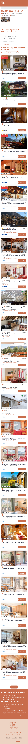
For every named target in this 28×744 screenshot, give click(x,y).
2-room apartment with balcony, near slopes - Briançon (14, 465)
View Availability (21, 78)
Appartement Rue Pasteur (9, 229)
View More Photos (5, 19)
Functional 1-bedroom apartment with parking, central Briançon (12, 621)
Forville (7, 284)
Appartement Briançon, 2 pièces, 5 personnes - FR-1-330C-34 (14, 282)
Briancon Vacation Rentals (9, 695)
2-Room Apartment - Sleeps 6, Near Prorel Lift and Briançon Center (14, 569)
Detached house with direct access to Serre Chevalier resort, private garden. (13, 412)
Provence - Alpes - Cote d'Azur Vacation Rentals (14, 697)
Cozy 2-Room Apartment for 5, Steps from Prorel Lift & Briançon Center (13, 595)
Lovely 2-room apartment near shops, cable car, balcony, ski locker (13, 360)
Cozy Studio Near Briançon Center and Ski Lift (14, 646)
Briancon (15, 75)
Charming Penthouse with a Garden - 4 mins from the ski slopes (13, 334)
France (13, 8)
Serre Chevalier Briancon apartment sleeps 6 (13, 73)
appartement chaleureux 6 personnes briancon (12, 178)
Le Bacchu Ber (6, 125)
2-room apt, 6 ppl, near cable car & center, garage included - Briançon (13, 517)
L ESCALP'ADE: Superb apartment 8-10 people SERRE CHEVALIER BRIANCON (14, 256)
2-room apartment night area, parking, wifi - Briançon (13, 543)
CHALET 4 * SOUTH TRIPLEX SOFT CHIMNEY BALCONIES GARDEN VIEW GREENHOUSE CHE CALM (14, 712)
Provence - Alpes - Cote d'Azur (7, 75)
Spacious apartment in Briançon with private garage (13, 673)
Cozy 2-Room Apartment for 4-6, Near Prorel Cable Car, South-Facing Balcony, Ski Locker (13, 386)
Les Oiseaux (5, 99)
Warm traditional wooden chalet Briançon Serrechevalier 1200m (13, 204)
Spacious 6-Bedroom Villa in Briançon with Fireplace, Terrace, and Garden (13, 491)
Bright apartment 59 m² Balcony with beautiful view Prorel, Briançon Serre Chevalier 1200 (14, 308)
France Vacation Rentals (8, 699)
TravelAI (18, 741)
